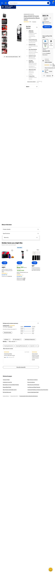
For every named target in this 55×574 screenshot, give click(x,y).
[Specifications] (38, 233)
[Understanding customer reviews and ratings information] (16, 329)
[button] (16, 33)
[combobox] (29, 3)
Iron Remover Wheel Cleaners (34, 387)
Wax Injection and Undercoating (10, 389)
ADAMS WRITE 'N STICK (29, 14)
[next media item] (18, 32)
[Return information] (43, 24)
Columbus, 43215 (46, 51)
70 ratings (34, 21)
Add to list (48, 75)
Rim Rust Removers (7, 392)
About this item (7, 224)
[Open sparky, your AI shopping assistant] (50, 569)
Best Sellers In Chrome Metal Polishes (11, 384)
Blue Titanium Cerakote (33, 379)
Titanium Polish (6, 379)
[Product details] (38, 229)
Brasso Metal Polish (7, 387)
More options (45, 54)
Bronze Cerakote (31, 382)
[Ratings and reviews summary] (38, 322)
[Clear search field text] (46, 3)
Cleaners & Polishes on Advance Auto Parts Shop (38, 389)
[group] (30, 21)
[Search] (48, 3)
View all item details (31, 81)
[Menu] (2, 3)
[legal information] (50, 18)
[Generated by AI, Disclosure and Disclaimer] (41, 81)
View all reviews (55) (20, 367)
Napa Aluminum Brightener (33, 384)
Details (50, 71)
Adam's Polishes (48, 62)
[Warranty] (37, 237)
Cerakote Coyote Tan (7, 382)
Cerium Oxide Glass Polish (33, 392)
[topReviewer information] (13, 357)
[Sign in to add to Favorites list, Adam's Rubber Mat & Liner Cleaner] (27, 250)
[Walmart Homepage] (6, 3)
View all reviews (7, 332)
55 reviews (10, 326)
